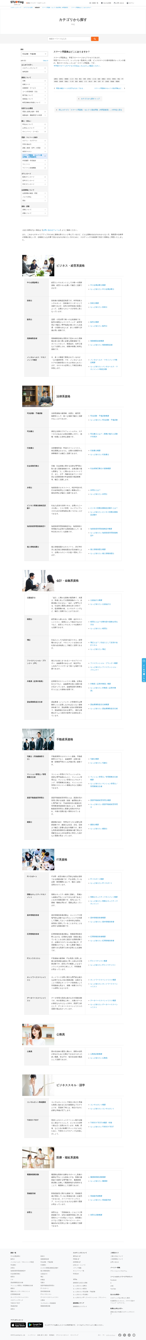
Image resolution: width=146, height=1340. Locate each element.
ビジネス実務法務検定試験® (49, 1268)
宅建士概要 (94, 759)
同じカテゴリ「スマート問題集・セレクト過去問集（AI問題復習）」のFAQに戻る (90, 110)
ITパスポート (45, 1288)
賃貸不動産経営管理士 (47, 1285)
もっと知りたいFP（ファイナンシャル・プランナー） (90, 1297)
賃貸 (76, 81)
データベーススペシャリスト (50, 1297)
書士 (80, 79)
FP (122, 79)
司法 (76, 79)
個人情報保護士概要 (98, 549)
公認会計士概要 (96, 600)
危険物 (66, 79)
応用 (99, 81)
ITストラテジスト (46, 1294)
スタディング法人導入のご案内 (120, 1298)
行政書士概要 (95, 450)
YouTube (113, 1289)
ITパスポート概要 (97, 879)
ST (103, 81)
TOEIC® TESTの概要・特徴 (101, 1123)
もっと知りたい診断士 (80, 1286)
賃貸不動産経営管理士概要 (100, 800)
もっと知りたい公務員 (98, 1058)
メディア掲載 (77, 1268)
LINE (112, 1286)
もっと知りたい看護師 (98, 1181)
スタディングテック (17, 1300)
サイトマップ (74, 1335)
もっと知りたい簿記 (98, 649)
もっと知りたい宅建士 (98, 763)
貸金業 (61, 81)
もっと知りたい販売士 (98, 326)
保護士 (103, 79)
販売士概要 (94, 322)
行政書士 (43, 1265)
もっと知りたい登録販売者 (100, 1200)
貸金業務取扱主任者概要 (99, 704)
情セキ (90, 81)
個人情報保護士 (45, 1271)
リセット (45, 60)
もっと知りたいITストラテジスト (103, 965)
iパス (85, 81)
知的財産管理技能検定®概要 (101, 529)
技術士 (43, 1256)
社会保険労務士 (15, 1274)
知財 (99, 79)
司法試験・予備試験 (47, 1262)
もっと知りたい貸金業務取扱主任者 (104, 708)
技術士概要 (94, 303)
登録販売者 (14, 1306)
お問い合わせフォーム (51, 230)
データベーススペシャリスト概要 (103, 1000)
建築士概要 (94, 824)
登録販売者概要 (96, 1196)
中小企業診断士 (15, 1256)
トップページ (31, 1335)
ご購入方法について (116, 1256)
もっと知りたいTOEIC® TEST (102, 1127)
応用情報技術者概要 (98, 936)
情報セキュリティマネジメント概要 (104, 897)
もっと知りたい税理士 (98, 628)
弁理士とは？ (95, 490)
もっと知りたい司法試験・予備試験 (104, 420)
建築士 (81, 81)
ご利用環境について (116, 1259)
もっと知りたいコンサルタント (102, 1109)
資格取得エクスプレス (80, 1306)
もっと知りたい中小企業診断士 (102, 289)
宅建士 (66, 81)
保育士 (13, 1309)
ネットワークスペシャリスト (20, 1297)
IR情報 (75, 1259)
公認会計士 (44, 1274)
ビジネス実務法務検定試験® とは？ (104, 508)
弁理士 (89, 79)
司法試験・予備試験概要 (99, 416)
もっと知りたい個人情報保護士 (102, 553)
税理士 (114, 79)
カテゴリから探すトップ (90, 99)
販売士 (61, 79)
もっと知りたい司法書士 (80, 1294)
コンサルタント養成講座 (48, 1303)
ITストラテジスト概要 (98, 961)
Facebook (113, 1280)
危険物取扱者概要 (97, 341)
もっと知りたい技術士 (98, 307)
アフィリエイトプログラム (118, 1271)
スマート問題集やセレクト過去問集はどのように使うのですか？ (108, 88)
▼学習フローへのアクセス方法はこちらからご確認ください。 (77, 66)
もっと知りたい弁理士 (98, 494)
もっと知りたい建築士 (98, 829)
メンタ (71, 79)
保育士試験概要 (96, 1215)
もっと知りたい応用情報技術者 (102, 941)
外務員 (56, 81)
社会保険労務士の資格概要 (100, 468)
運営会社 (76, 1256)
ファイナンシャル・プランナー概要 (104, 663)
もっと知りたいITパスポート (101, 883)
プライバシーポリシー (62, 1335)
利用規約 (51, 1335)
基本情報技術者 (45, 1291)
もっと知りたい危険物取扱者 (101, 345)
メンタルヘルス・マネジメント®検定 (22, 1262)
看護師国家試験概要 (98, 1177)
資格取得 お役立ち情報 (80, 1283)
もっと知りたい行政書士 (99, 454)
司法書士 (13, 1265)
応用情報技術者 (15, 1294)
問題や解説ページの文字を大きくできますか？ (70, 88)
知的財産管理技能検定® (18, 1271)
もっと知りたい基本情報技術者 (102, 922)
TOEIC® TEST (15, 1303)
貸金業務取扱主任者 (17, 1282)
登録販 (112, 81)
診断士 (56, 79)
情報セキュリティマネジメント (20, 1291)
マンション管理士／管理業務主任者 (22, 1285)
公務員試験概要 (96, 1054)
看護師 (117, 81)
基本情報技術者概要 (98, 918)
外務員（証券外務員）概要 (100, 684)
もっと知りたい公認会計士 (100, 604)
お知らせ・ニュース (79, 1265)
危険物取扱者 (45, 1259)
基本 (95, 81)
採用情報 (76, 1262)
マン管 (71, 81)
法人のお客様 (107, 3)
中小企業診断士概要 (98, 285)
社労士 (109, 79)
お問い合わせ (120, 3)
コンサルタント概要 (98, 1105)
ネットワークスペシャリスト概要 (103, 980)
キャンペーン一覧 (78, 1271)
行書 (84, 79)
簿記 (119, 79)
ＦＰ (12, 1279)
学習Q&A (76, 1274)
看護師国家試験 (45, 1306)
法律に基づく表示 (42, 1335)
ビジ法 (94, 79)
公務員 (107, 81)
